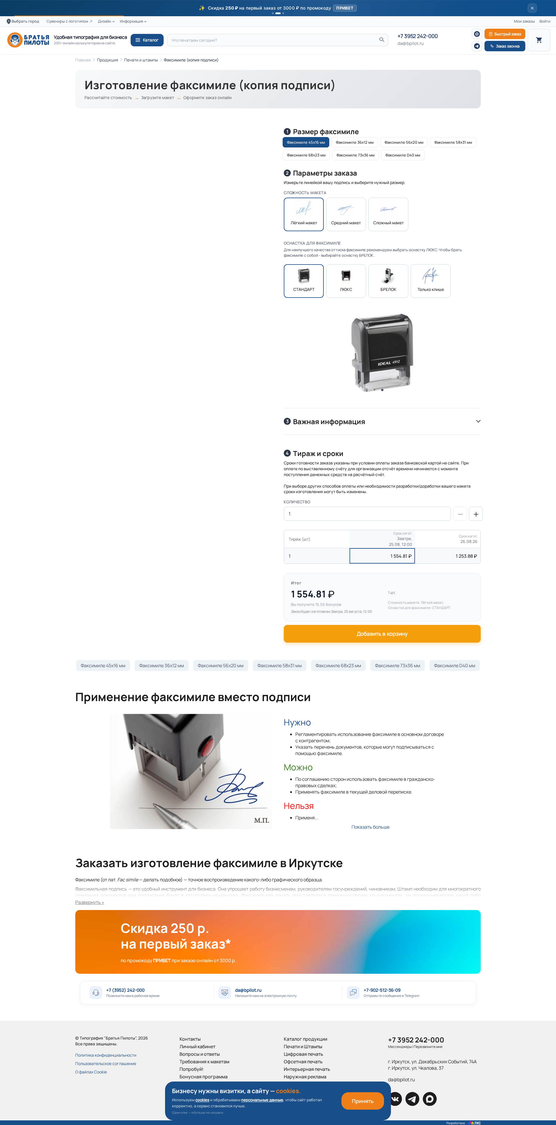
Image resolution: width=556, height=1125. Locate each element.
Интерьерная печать (307, 1069)
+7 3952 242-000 (418, 36)
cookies (202, 1099)
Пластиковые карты (306, 1091)
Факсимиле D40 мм (454, 665)
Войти (544, 21)
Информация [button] (131, 21)
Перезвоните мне (428, 1046)
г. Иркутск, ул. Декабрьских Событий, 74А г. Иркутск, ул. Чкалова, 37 (432, 1064)
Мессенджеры (400, 1046)
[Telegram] (477, 46)
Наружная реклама (305, 1076)
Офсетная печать (303, 1061)
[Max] (477, 34)
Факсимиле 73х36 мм (397, 665)
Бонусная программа (204, 1076)
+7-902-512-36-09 (382, 990)
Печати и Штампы (303, 1046)
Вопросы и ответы (200, 1054)
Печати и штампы (141, 60)
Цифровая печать (303, 1054)
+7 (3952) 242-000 (125, 990)
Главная (83, 60)
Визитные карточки (305, 1084)
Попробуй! (191, 1069)
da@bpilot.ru (411, 43)
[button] (278, 8)
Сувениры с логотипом (67, 21)
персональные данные (262, 1099)
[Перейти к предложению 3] (281, 13)
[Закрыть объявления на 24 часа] (532, 8)
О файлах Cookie (91, 1072)
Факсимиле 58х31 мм (279, 665)
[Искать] (381, 40)
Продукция (107, 60)
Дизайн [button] (104, 21)
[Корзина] (539, 40)
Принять (363, 1100)
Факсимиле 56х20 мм (221, 665)
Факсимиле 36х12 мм (161, 665)
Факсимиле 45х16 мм (103, 665)
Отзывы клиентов (199, 1091)
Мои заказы (524, 21)
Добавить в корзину (382, 633)
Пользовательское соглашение (105, 1063)
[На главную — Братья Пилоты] (28, 40)
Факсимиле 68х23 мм (338, 665)
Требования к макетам (204, 1061)
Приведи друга (196, 1084)
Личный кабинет (197, 1046)
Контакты (190, 1039)
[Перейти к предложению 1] (273, 13)
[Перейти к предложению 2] (276, 13)
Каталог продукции (305, 1039)
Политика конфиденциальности (105, 1055)
